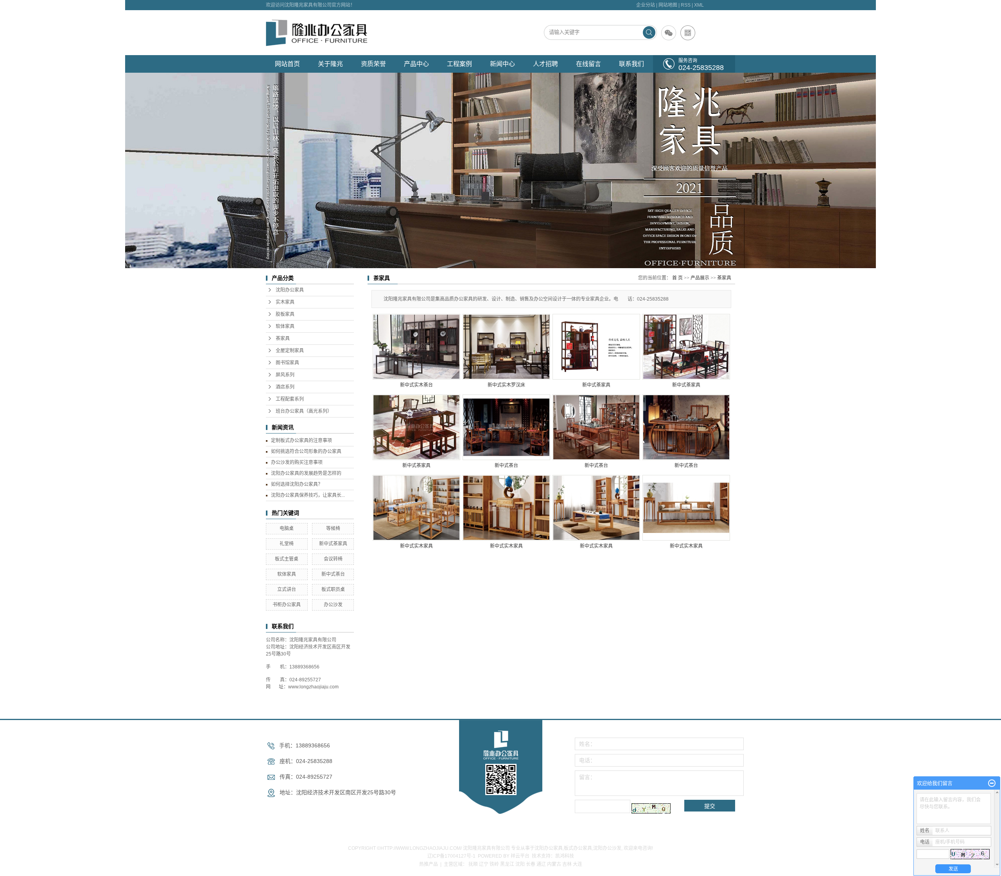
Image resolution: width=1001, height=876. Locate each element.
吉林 (567, 864)
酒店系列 (285, 387)
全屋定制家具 (290, 350)
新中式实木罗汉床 (506, 385)
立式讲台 (286, 589)
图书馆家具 (287, 362)
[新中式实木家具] (416, 508)
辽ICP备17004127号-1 (451, 856)
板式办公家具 (578, 848)
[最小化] (992, 783)
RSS (686, 5)
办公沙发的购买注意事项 (297, 462)
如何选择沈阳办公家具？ (297, 484)
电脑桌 (287, 528)
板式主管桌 (286, 559)
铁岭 (494, 864)
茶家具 (283, 338)
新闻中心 (502, 64)
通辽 (541, 864)
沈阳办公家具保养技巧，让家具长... (308, 495)
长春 (530, 864)
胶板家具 (285, 314)
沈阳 (520, 864)
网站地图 (667, 5)
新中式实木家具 (416, 546)
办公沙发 (333, 604)
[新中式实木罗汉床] (506, 347)
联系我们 (631, 64)
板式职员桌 (333, 589)
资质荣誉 (373, 64)
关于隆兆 (330, 64)
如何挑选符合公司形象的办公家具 (306, 451)
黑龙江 (507, 864)
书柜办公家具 (287, 604)
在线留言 (588, 64)
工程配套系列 (290, 399)
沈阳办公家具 (290, 290)
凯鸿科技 (564, 856)
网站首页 (287, 64)
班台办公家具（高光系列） (304, 411)
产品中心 (416, 64)
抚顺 (473, 864)
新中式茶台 (333, 574)
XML (699, 5)
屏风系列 (285, 375)
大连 (577, 864)
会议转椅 (333, 559)
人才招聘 (545, 64)
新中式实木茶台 (416, 385)
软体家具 (285, 326)
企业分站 (645, 5)
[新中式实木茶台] (416, 347)
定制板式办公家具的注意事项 (301, 440)
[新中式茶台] (506, 427)
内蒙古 (554, 864)
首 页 (677, 278)
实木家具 (285, 302)
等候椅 (333, 528)
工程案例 (459, 64)
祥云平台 (520, 856)
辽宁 (483, 864)
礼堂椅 (287, 543)
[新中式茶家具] (596, 347)
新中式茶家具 (333, 543)
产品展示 (700, 278)
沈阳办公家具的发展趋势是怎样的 (306, 473)
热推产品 (428, 864)
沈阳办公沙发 (607, 848)
